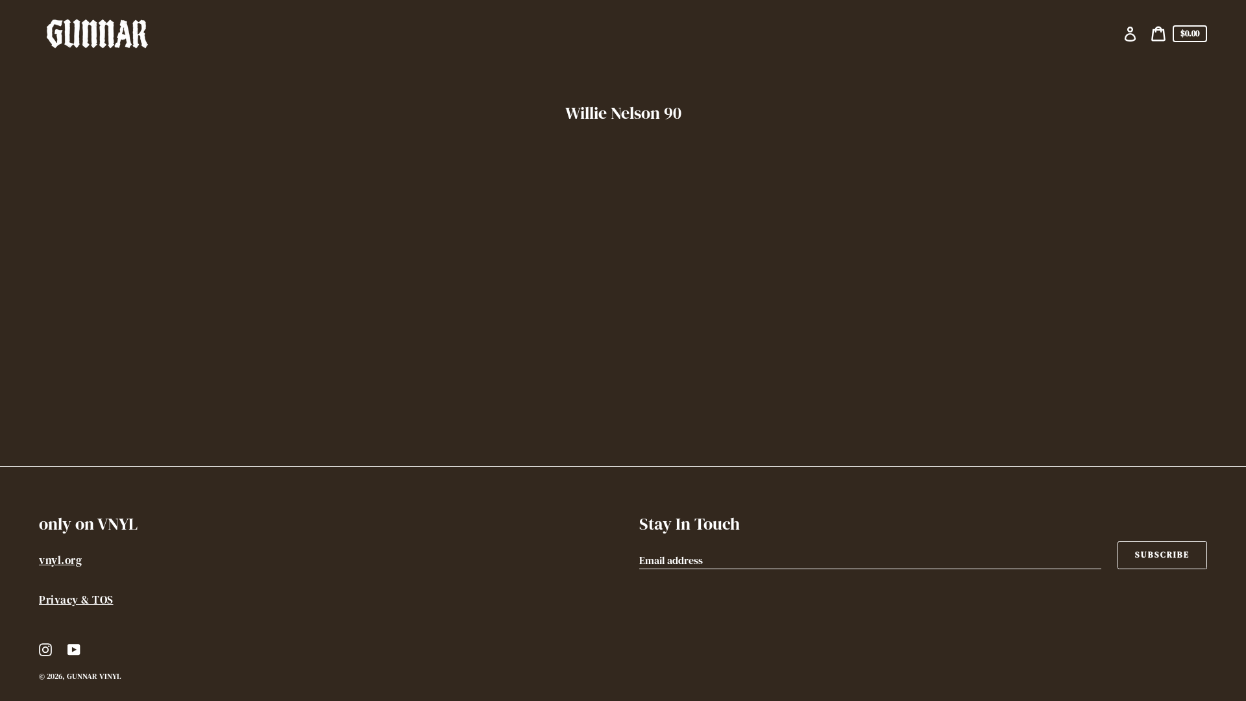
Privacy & (65, 600)
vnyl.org (60, 560)
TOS (103, 600)
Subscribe (1162, 554)
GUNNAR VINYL (94, 676)
